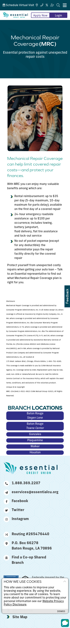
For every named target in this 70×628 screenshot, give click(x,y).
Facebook (20, 501)
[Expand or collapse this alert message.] (64, 581)
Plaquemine (35, 440)
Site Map (19, 617)
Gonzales (35, 434)
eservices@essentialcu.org (34, 492)
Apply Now (40, 15)
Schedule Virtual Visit (19, 5)
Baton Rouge (35, 415)
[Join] (52, 5)
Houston (35, 452)
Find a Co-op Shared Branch (29, 560)
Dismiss (61, 612)
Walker (35, 446)
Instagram (20, 519)
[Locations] (37, 5)
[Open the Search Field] (58, 5)
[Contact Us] (41, 5)
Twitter (18, 510)
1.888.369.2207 (26, 483)
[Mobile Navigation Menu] (64, 5)
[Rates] (47, 5)
